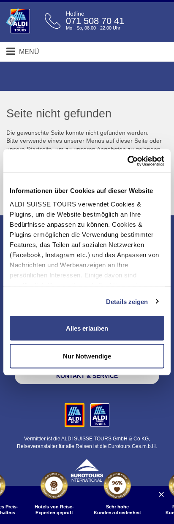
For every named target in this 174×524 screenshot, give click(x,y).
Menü (28, 51)
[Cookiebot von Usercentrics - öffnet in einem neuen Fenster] (127, 160)
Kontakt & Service (87, 375)
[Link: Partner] (75, 414)
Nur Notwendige (87, 355)
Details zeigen (127, 301)
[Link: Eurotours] (87, 469)
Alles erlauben (87, 328)
